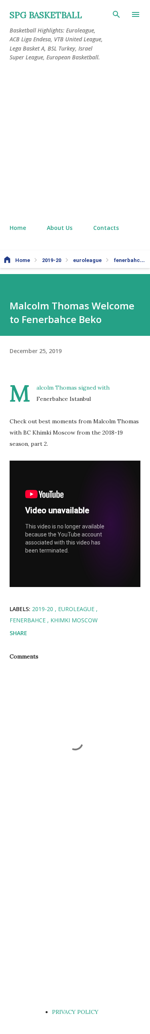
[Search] (116, 14)
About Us (59, 228)
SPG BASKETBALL (46, 15)
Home (18, 228)
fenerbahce (28, 620)
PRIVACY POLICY (75, 1012)
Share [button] (18, 633)
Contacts (106, 228)
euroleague (77, 609)
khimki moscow (74, 620)
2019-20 (43, 609)
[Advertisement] (75, 143)
